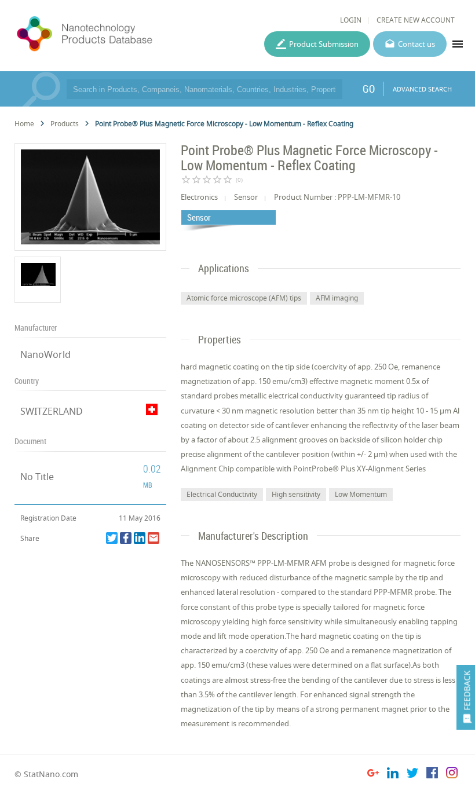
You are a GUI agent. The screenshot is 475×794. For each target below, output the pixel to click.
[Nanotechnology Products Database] (114, 34)
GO (369, 89)
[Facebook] (125, 538)
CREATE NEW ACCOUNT (416, 20)
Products (64, 124)
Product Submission (324, 44)
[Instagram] (452, 774)
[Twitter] (112, 538)
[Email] (153, 538)
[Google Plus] (373, 774)
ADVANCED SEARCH (422, 89)
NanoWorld (45, 354)
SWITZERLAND (51, 411)
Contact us (416, 44)
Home (24, 124)
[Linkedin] (139, 538)
